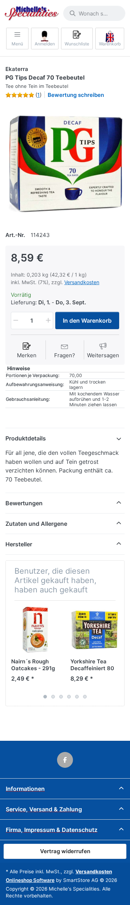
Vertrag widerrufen (65, 851)
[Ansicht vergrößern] (65, 163)
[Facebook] (65, 760)
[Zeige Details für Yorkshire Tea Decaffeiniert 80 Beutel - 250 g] (94, 630)
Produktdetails (25, 438)
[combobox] (94, 13)
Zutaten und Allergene (36, 523)
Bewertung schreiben (76, 94)
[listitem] (65, 163)
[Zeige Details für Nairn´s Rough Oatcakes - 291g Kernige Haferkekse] (35, 630)
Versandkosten (81, 282)
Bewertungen (24, 503)
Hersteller (18, 544)
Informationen (25, 788)
